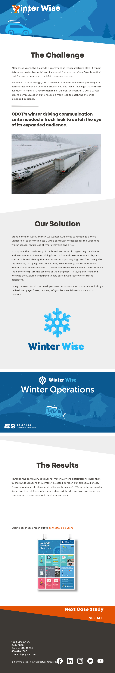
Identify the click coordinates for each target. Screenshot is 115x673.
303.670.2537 (19, 651)
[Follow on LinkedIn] (70, 661)
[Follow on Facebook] (60, 661)
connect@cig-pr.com (61, 527)
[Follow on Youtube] (100, 661)
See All (96, 618)
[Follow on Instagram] (80, 661)
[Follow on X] (90, 661)
